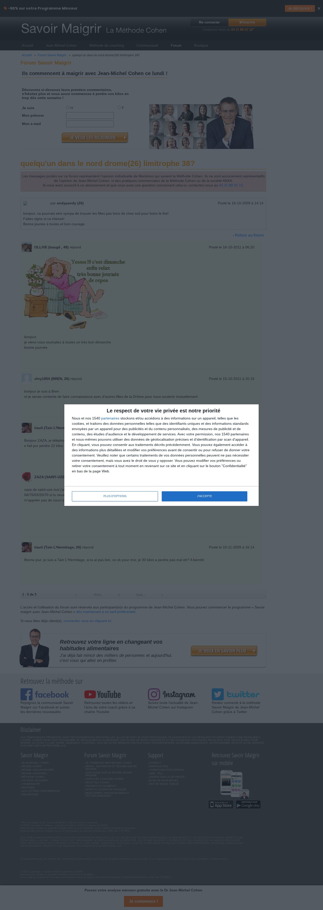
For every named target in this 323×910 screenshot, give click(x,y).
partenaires (110, 418)
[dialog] (161, 455)
